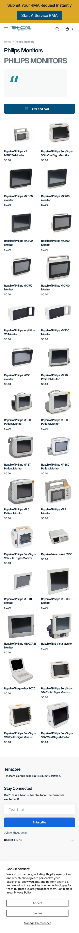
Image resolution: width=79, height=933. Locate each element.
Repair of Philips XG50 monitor (17, 377)
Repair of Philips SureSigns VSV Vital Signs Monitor (57, 735)
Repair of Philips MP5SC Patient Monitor (55, 466)
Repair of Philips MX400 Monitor (55, 287)
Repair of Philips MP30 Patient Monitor (54, 421)
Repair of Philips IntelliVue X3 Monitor (19, 332)
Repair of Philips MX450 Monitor (18, 287)
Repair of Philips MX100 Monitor (55, 332)
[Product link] (21, 141)
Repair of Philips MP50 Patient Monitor (17, 421)
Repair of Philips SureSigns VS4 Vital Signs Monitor (57, 153)
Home (7, 41)
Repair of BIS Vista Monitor (57, 643)
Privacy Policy (22, 892)
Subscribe (39, 822)
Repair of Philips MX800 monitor (18, 198)
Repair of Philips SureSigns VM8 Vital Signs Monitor (20, 735)
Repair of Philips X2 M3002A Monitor (15, 153)
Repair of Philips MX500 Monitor (55, 242)
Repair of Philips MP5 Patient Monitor (16, 511)
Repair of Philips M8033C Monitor (56, 600)
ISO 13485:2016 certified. (46, 775)
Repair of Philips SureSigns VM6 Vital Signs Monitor (57, 690)
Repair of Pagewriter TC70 (19, 688)
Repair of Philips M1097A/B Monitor (20, 645)
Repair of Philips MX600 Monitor (18, 242)
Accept (37, 903)
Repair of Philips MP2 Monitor (53, 511)
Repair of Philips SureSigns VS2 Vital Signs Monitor (20, 556)
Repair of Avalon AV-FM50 (56, 554)
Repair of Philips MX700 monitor (55, 198)
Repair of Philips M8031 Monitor (18, 600)
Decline (37, 913)
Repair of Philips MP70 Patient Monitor (54, 377)
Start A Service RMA (39, 15)
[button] (6, 28)
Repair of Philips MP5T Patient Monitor (17, 466)
